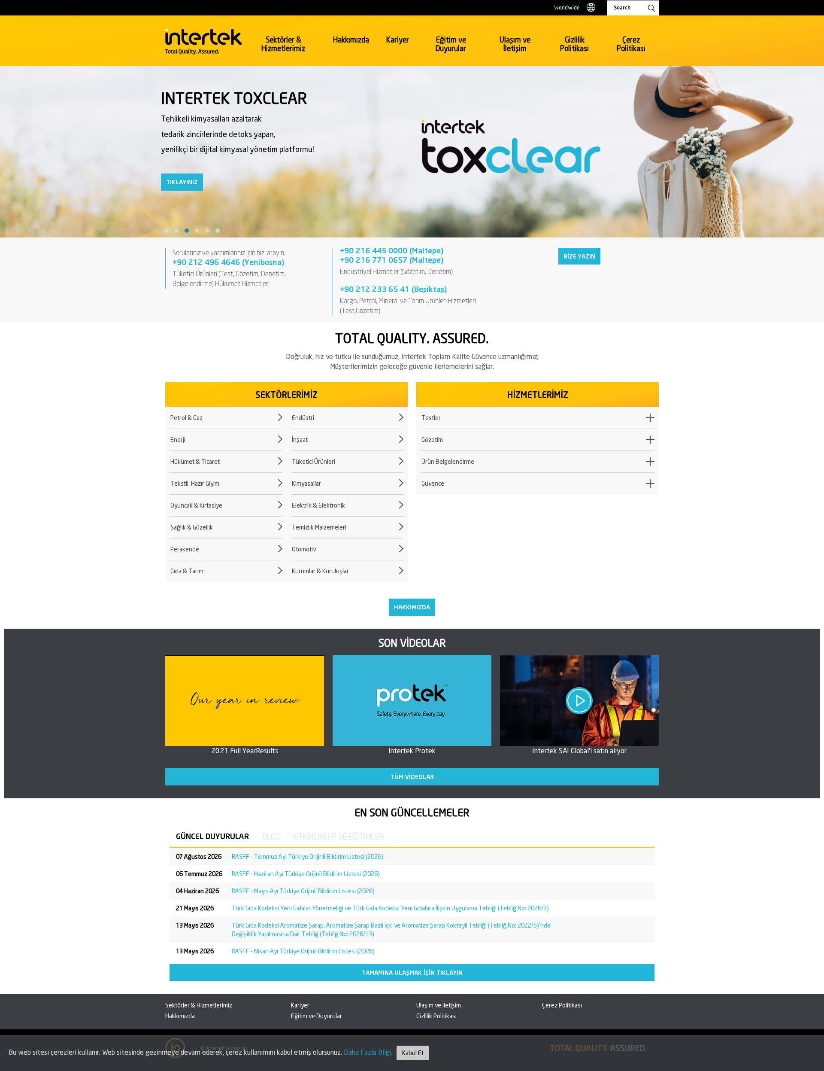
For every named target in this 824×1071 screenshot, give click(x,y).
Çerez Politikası (631, 44)
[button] (166, 230)
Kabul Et (413, 1052)
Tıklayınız (182, 182)
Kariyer (397, 39)
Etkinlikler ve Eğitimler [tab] (339, 836)
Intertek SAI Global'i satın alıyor (579, 750)
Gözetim (432, 439)
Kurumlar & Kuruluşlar (320, 571)
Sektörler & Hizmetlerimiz (283, 44)
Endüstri (303, 417)
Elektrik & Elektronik (318, 505)
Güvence (432, 483)
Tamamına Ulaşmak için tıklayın (412, 972)
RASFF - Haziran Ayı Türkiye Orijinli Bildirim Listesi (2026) (306, 873)
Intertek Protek (412, 750)
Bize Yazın (579, 256)
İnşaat (300, 439)
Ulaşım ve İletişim (515, 44)
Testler (431, 417)
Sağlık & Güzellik (191, 527)
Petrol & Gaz (186, 417)
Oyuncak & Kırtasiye (196, 505)
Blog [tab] (271, 836)
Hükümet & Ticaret (195, 461)
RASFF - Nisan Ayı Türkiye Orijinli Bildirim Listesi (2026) (303, 951)
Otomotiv (304, 549)
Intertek (203, 42)
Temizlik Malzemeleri (319, 527)
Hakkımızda (351, 39)
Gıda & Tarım (186, 571)
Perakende (184, 549)
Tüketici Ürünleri (313, 461)
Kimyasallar (306, 483)
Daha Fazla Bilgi (367, 1052)
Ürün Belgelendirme (447, 461)
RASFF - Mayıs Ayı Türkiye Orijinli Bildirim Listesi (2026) (303, 891)
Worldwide (567, 7)
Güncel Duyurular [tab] (212, 836)
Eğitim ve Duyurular (451, 44)
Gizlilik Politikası (574, 44)
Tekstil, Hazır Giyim (194, 483)
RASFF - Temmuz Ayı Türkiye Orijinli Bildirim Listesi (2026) (307, 856)
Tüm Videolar (412, 776)
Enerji (177, 439)
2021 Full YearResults (244, 750)
